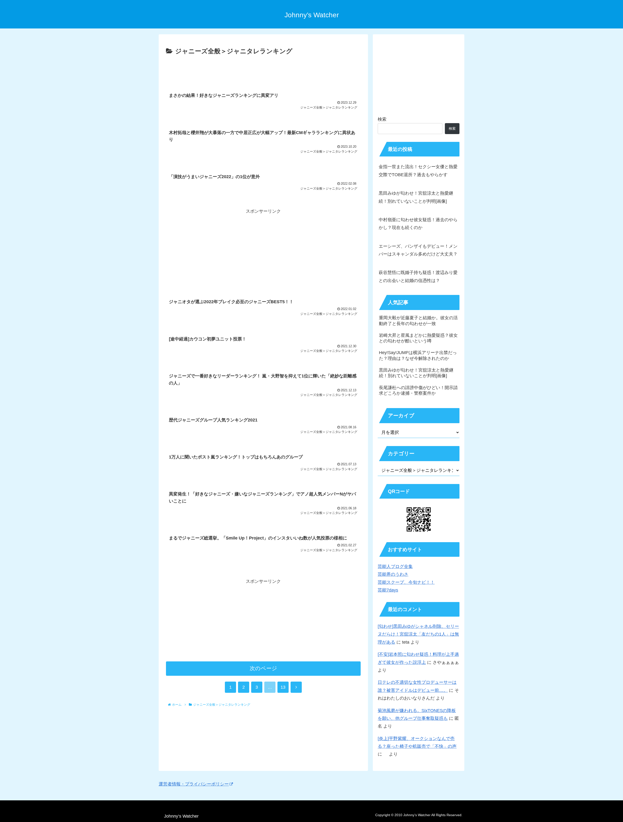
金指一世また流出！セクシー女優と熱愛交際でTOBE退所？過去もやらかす (418, 170)
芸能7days (388, 590)
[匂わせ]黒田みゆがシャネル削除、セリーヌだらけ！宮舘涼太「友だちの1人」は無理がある (418, 634)
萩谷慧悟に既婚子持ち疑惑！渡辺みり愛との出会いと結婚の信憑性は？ (418, 276)
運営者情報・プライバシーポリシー (194, 784)
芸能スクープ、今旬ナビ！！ (406, 582)
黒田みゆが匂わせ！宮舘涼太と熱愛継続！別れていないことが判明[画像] (416, 197)
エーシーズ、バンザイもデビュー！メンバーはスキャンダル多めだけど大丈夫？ (418, 250)
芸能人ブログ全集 (395, 566)
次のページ (263, 668)
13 (283, 687)
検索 (382, 119)
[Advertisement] (263, 70)
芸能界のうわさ (393, 574)
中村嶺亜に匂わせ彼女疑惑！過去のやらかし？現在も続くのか (418, 223)
